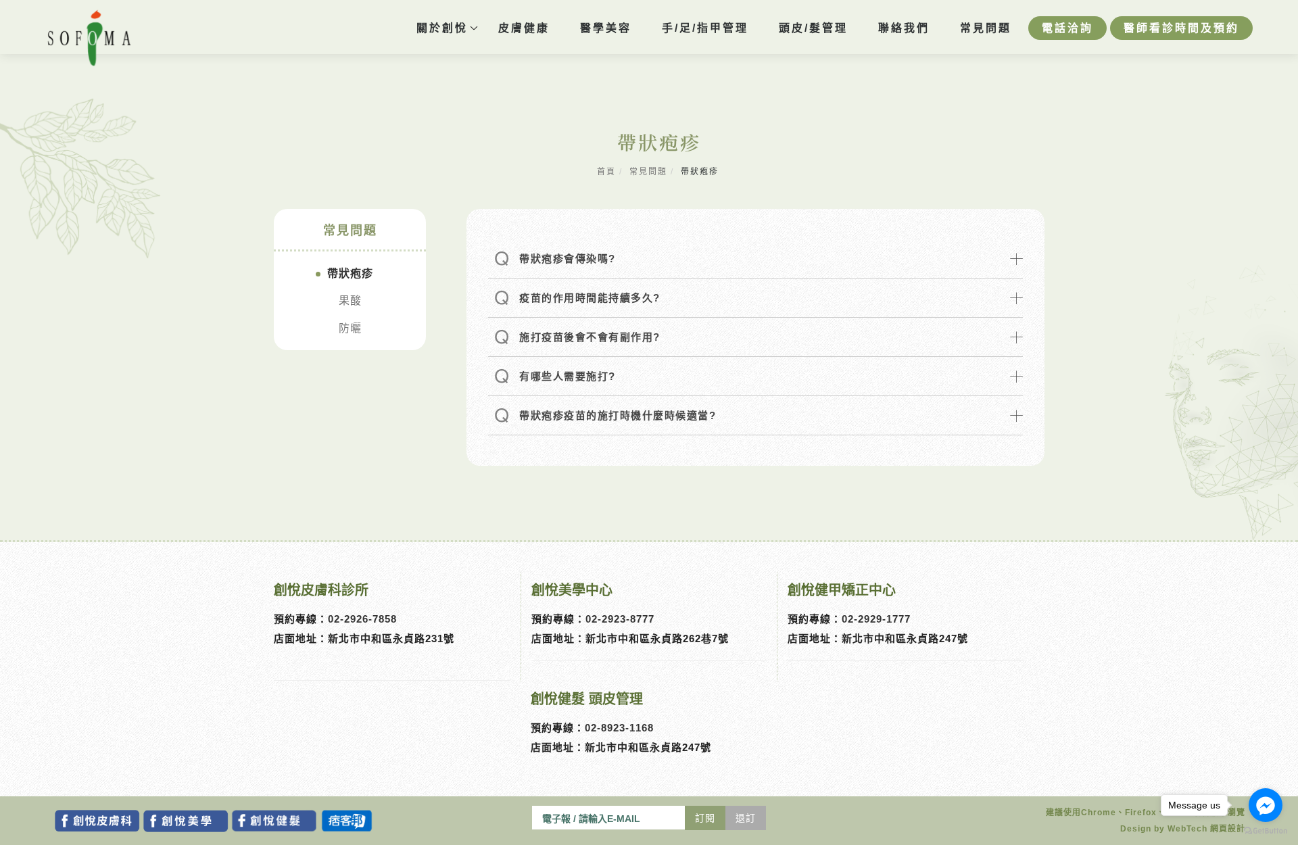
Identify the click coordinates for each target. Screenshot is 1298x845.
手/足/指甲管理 (705, 28)
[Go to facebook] (1265, 805)
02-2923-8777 (619, 619)
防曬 (350, 328)
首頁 (606, 171)
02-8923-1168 (619, 727)
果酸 (350, 300)
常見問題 (985, 28)
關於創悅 (442, 28)
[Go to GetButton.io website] (1265, 831)
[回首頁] (89, 38)
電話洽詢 (1067, 28)
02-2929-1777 (876, 619)
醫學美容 (605, 28)
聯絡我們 (904, 28)
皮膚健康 (524, 28)
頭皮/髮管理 (813, 28)
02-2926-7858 (362, 619)
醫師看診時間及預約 (1181, 28)
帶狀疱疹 (350, 273)
